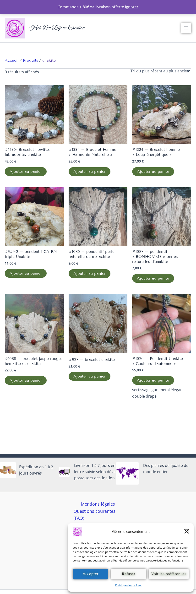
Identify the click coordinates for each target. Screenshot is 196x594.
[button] (186, 531)
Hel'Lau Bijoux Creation (57, 28)
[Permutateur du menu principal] (186, 28)
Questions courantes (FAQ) (94, 514)
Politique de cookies (128, 585)
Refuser (128, 574)
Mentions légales (98, 504)
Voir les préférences (168, 574)
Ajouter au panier (26, 171)
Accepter (90, 574)
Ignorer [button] (131, 7)
